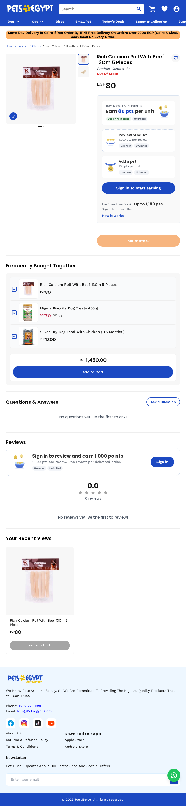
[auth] (176, 9)
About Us (13, 733)
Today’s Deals (113, 21)
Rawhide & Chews (29, 46)
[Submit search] (139, 9)
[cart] (152, 9)
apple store (74, 740)
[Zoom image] (13, 116)
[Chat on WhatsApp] (173, 775)
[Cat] (42, 21)
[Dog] (18, 21)
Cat (35, 21)
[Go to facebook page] (11, 723)
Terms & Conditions (22, 746)
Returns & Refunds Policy (27, 740)
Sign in (162, 462)
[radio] (80, 492)
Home (9, 46)
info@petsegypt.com (34, 711)
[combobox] (101, 9)
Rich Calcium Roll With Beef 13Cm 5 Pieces (78, 284)
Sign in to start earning (138, 188)
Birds (60, 21)
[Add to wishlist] (175, 58)
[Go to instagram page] (24, 723)
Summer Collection (151, 21)
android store (76, 746)
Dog (11, 21)
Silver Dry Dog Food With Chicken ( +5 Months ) (82, 332)
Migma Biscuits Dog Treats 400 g (69, 308)
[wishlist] (164, 9)
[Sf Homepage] (30, 9)
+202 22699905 (31, 706)
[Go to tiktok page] (38, 723)
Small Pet (83, 21)
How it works (113, 216)
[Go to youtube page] (51, 723)
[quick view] (71, 565)
